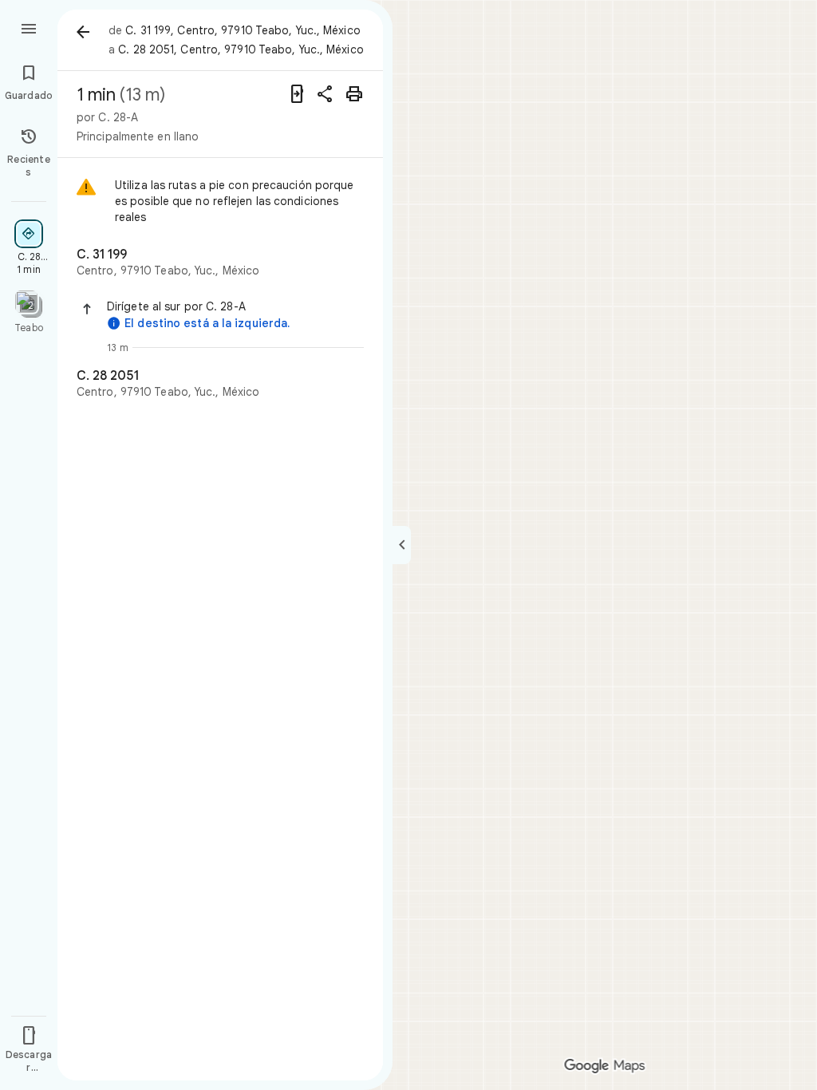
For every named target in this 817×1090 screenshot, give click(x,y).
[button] (235, 306)
